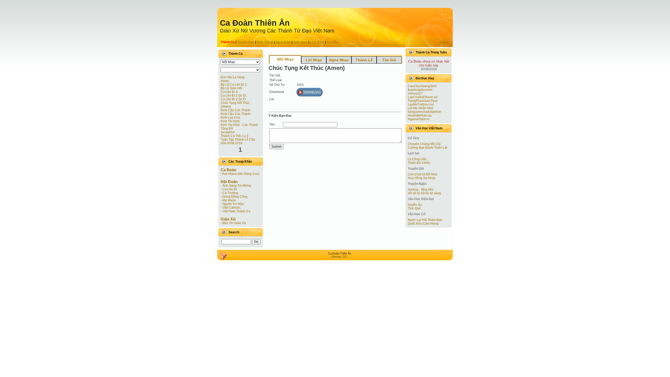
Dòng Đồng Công (235, 196)
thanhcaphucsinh (420, 90)
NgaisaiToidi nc (419, 119)
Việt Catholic (231, 207)
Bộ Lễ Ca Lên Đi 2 (234, 84)
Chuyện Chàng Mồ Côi (424, 144)
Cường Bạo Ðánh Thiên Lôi (427, 147)
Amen (225, 81)
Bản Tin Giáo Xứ (234, 223)
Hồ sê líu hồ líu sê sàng (424, 193)
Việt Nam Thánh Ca (236, 211)
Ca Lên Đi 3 (229, 92)
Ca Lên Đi (229, 189)
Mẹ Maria (229, 200)
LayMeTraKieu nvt (421, 104)
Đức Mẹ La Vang (232, 77)
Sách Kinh (283, 42)
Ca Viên (332, 42)
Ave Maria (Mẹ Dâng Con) (240, 174)
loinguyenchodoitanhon (425, 112)
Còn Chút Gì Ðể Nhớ (422, 174)
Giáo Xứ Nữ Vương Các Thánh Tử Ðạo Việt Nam (277, 31)
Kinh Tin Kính (230, 121)
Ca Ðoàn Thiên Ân (255, 22)
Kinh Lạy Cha (230, 117)
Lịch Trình (317, 42)
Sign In (444, 42)
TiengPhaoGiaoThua (423, 101)
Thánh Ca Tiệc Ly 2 (234, 136)
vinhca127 (415, 93)
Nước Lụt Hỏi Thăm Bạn (425, 220)
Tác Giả (389, 60)
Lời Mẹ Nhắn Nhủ (420, 108)
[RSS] (223, 256)
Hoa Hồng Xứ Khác (422, 178)
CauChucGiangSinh (422, 86)
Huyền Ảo (415, 205)
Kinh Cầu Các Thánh (235, 110)
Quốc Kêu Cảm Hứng (423, 223)
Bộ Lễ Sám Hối (231, 88)
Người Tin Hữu (233, 204)
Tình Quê (414, 208)
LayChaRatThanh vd (422, 97)
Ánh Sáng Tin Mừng (236, 185)
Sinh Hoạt (300, 42)
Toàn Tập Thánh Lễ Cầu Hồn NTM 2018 (238, 141)
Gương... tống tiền (420, 189)
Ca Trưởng (230, 193)
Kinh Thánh (264, 42)
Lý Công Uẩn (417, 159)
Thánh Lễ (364, 60)
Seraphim (227, 132)
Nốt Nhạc (285, 59)
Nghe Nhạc (339, 60)
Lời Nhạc (314, 60)
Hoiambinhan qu (420, 115)
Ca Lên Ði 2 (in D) (233, 95)
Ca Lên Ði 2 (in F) (233, 99)
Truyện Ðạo (245, 42)
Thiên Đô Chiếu (419, 163)
